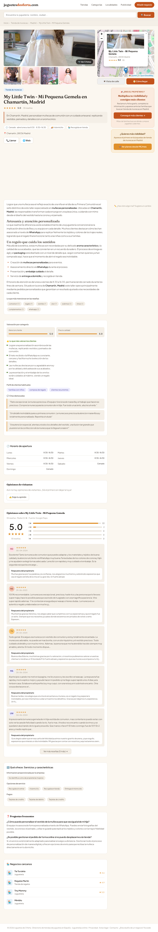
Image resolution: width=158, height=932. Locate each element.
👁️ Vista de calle (111, 81)
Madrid (33, 23)
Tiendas (84, 5)
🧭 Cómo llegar (140, 81)
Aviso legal (103, 928)
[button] (126, 70)
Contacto (114, 928)
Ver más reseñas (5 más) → (56, 751)
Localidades (111, 5)
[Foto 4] (49, 76)
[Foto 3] (31, 76)
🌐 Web (27, 140)
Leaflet (134, 75)
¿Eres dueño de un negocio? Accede (135, 928)
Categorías (96, 5)
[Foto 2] (12, 76)
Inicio (6, 23)
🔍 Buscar (146, 15)
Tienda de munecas (19, 23)
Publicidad (126, 5)
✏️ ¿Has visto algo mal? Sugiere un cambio (132, 206)
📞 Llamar (11, 140)
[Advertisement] (55, 171)
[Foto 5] (68, 76)
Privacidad (93, 928)
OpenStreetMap (146, 75)
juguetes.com (21, 5)
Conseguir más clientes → (132, 115)
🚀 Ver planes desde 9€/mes (133, 146)
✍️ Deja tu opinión (17, 497)
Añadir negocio (144, 5)
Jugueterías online (79, 928)
